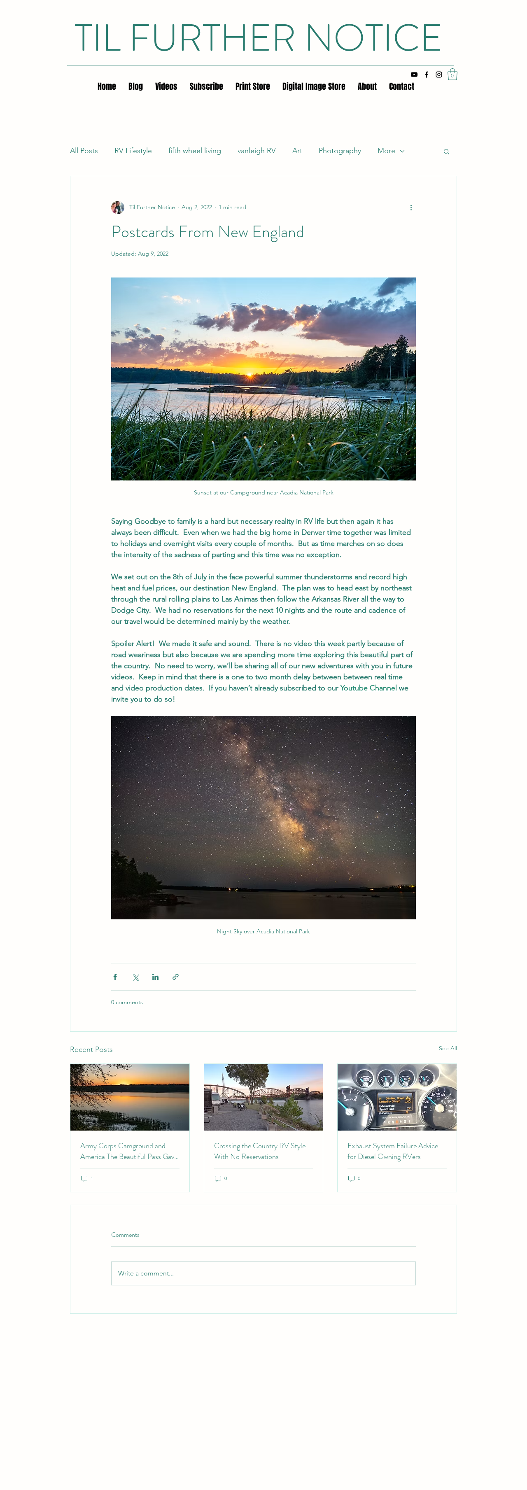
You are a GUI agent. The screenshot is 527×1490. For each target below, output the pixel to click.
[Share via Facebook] (115, 977)
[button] (452, 74)
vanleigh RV (257, 150)
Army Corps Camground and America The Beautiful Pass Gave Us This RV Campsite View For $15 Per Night (128, 1151)
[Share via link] (176, 977)
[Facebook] (426, 74)
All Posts (84, 150)
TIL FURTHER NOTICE (259, 38)
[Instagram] (439, 74)
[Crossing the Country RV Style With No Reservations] (263, 1097)
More (386, 150)
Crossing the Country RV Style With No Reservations (259, 1151)
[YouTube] (414, 74)
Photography (340, 150)
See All (448, 1048)
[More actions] (411, 207)
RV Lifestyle (133, 150)
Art (297, 150)
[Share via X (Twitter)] (135, 977)
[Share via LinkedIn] (155, 977)
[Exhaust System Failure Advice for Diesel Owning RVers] (397, 1097)
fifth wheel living (194, 150)
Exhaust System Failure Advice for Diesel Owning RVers (392, 1151)
